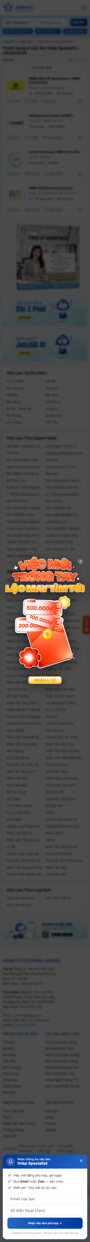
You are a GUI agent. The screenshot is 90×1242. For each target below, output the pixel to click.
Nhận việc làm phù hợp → (45, 1223)
